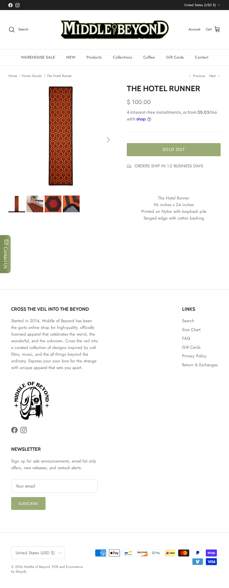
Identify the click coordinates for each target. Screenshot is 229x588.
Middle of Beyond (37, 566)
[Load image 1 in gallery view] (61, 137)
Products (94, 57)
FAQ (186, 338)
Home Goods (32, 75)
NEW (70, 57)
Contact (201, 57)
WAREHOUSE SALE (38, 57)
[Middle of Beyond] (114, 30)
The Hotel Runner (59, 75)
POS (55, 566)
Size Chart (191, 330)
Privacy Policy (194, 356)
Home (12, 75)
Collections (122, 57)
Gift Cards (175, 57)
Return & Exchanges (200, 365)
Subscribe (28, 503)
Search (188, 321)
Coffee (149, 57)
